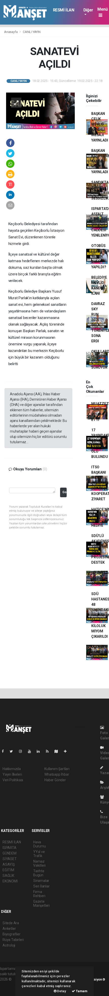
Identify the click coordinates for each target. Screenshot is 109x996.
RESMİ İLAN (63, 10)
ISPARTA (9, 848)
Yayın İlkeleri (12, 774)
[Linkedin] (40, 751)
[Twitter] (13, 751)
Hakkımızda (12, 769)
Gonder (64, 492)
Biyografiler (12, 934)
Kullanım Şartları (56, 769)
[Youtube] (31, 751)
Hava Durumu (39, 844)
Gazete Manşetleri (41, 903)
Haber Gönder (55, 780)
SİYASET (10, 859)
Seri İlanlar (41, 886)
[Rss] (49, 751)
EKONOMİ (10, 881)
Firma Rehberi (39, 894)
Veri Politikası (13, 780)
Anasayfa (11, 32)
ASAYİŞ (9, 864)
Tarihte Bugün (38, 873)
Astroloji (9, 945)
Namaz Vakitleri (39, 863)
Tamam (81, 991)
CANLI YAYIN (32, 32)
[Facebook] (5, 751)
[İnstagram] (22, 751)
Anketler (9, 929)
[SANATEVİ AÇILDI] (40, 110)
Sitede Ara (11, 923)
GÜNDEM (9, 853)
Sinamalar (41, 881)
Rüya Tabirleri (13, 940)
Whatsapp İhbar (56, 774)
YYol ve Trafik (39, 854)
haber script (9, 990)
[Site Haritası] (58, 751)
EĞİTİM (8, 870)
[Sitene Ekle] (67, 751)
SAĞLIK (8, 876)
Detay (61, 991)
